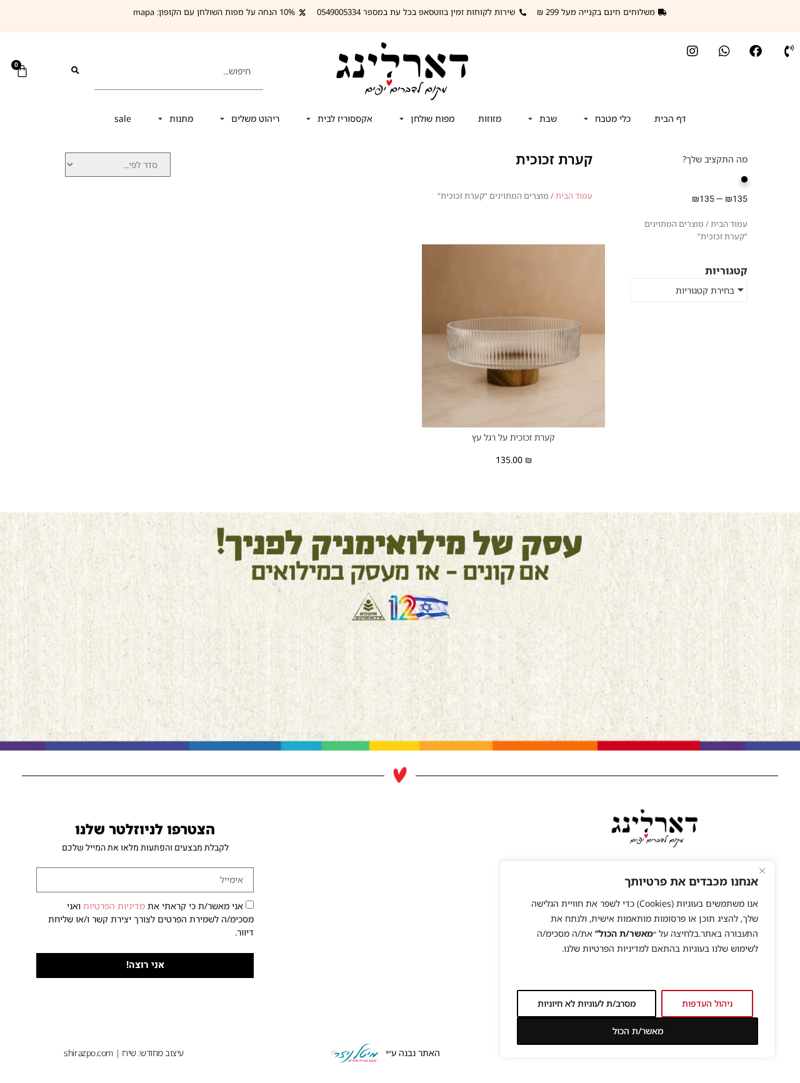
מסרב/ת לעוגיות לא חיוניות (587, 1003)
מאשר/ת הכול (637, 1031)
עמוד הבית (574, 195)
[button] (605, 118)
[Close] (761, 871)
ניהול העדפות (707, 1003)
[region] (637, 959)
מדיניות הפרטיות (113, 906)
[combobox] (178, 71)
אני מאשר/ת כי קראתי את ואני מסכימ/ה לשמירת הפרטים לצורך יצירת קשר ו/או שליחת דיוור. (151, 919)
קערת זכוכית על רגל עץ (513, 437)
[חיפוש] (75, 71)
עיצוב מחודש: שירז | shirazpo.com (124, 1053)
